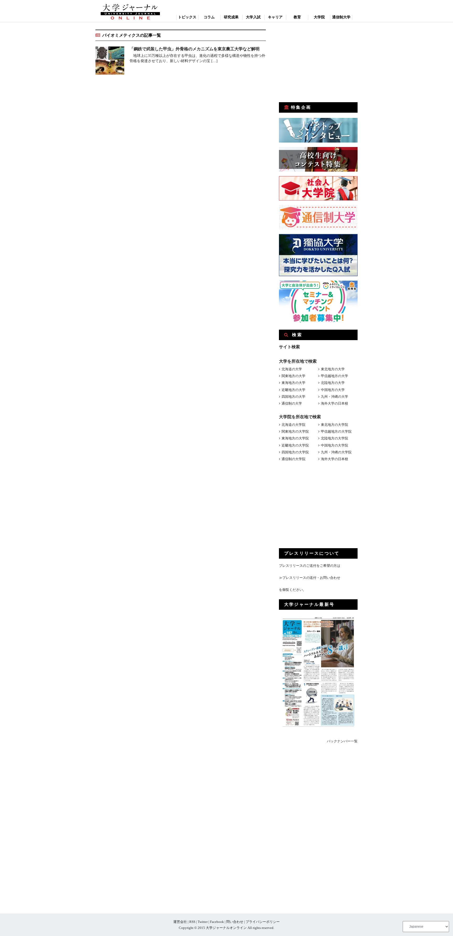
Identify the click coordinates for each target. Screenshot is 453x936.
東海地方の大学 (293, 383)
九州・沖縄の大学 (334, 397)
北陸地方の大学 (333, 383)
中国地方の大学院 (334, 445)
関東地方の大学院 (295, 431)
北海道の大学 (292, 369)
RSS (192, 922)
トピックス (187, 17)
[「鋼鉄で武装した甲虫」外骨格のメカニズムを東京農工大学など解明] (109, 61)
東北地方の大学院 (334, 425)
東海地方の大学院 (295, 438)
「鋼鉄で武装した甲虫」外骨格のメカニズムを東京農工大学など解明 (195, 49)
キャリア (275, 17)
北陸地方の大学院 (334, 438)
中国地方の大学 (333, 390)
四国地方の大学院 (295, 452)
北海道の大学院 (293, 425)
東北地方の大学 (333, 369)
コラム (209, 17)
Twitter (203, 922)
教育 (297, 17)
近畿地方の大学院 (295, 445)
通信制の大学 (292, 403)
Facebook (217, 922)
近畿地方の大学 (293, 390)
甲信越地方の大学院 (336, 431)
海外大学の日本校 (334, 403)
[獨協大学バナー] (318, 275)
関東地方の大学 (293, 376)
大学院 (319, 17)
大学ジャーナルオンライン (226, 928)
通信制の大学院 (293, 459)
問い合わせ (234, 922)
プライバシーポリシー (263, 922)
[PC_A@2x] (318, 321)
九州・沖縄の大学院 (336, 452)
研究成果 (231, 17)
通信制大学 (341, 17)
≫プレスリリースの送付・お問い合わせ (309, 578)
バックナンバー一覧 (342, 741)
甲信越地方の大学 (334, 376)
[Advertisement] (318, 62)
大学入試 (253, 17)
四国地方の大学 (293, 397)
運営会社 (180, 922)
